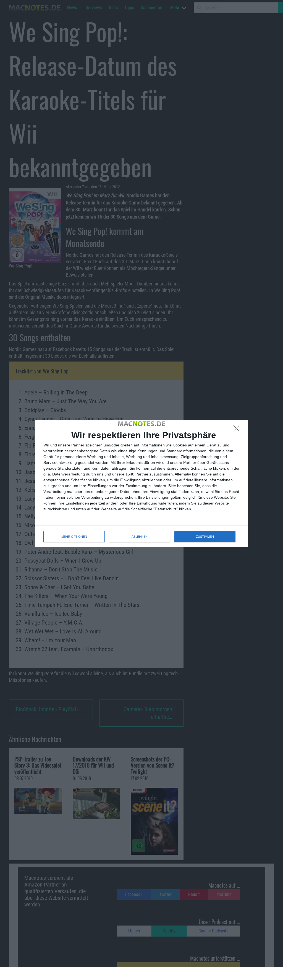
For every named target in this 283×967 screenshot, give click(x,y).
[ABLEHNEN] (238, 429)
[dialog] (141, 483)
